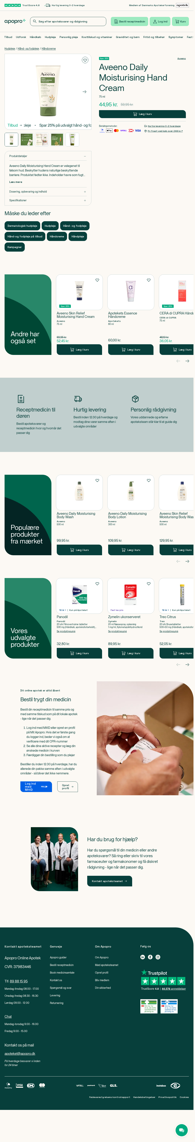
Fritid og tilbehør (154, 37)
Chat (8, 1017)
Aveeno (181, 58)
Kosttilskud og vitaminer (97, 37)
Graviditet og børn (128, 37)
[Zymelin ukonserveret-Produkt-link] (130, 618)
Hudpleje (50, 37)
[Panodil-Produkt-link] (79, 618)
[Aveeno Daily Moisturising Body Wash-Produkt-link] (79, 515)
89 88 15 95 (19, 981)
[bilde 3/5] (42, 139)
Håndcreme (49, 48)
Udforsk (21, 37)
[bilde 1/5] (11, 139)
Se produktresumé (66, 631)
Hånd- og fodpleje (28, 48)
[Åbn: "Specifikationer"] (48, 200)
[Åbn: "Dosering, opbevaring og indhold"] (48, 191)
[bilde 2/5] (27, 139)
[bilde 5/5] (72, 139)
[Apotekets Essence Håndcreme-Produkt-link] (130, 314)
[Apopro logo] (15, 21)
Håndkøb (35, 37)
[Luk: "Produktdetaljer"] (48, 156)
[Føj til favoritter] (85, 60)
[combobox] (68, 21)
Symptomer (176, 37)
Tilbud (8, 37)
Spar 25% (104, 58)
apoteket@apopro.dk (20, 1054)
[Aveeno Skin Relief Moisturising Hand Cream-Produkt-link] (79, 314)
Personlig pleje (69, 37)
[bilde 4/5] (57, 139)
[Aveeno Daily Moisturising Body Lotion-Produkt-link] (130, 515)
